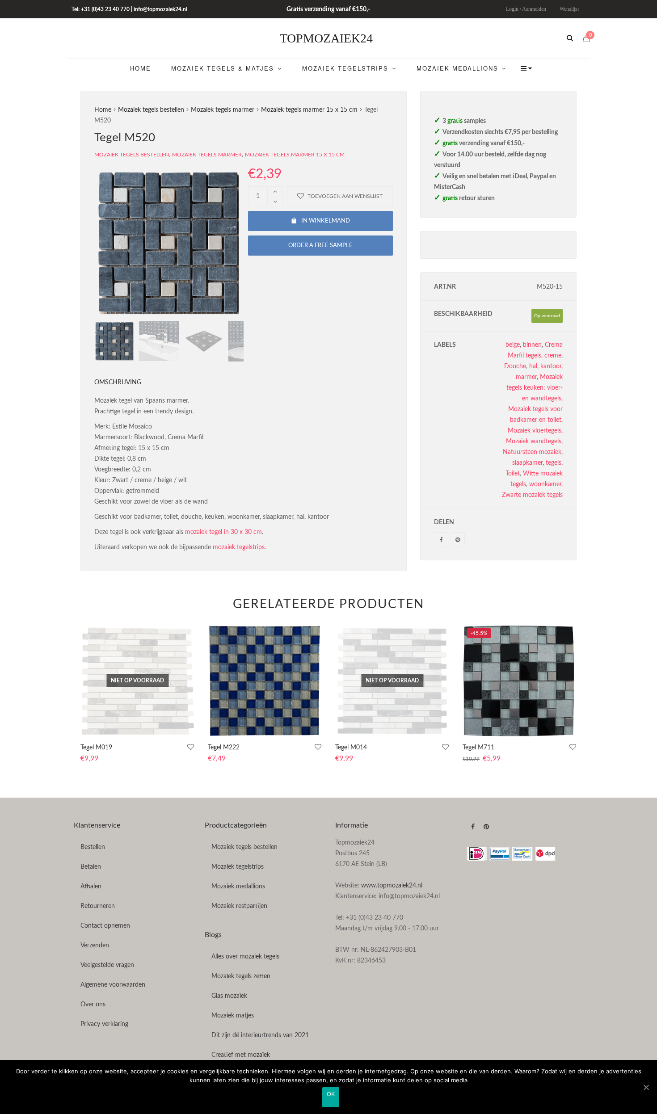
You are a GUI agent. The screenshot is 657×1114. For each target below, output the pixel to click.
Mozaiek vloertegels (534, 431)
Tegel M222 (224, 747)
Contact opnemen (105, 926)
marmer (526, 377)
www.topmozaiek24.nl (391, 886)
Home (102, 110)
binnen (532, 345)
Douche (515, 366)
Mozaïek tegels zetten (240, 976)
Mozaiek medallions (238, 886)
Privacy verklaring (104, 1024)
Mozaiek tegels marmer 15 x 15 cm (309, 110)
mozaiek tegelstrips (239, 547)
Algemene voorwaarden (112, 985)
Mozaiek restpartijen (239, 906)
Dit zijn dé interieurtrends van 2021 (260, 1035)
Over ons (92, 1004)
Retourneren (97, 906)
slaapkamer (527, 463)
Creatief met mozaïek (240, 1055)
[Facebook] (441, 539)
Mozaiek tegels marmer (222, 110)
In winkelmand (325, 221)
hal (533, 366)
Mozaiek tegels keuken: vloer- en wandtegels (534, 388)
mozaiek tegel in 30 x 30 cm (223, 532)
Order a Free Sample (320, 245)
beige (512, 345)
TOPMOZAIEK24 (326, 38)
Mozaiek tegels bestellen (151, 110)
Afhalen (90, 886)
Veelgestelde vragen (107, 965)
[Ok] (645, 1087)
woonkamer (545, 484)
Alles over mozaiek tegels (245, 957)
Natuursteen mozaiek (532, 452)
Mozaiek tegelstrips (237, 867)
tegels (553, 463)
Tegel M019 (96, 747)
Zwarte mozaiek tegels (532, 495)
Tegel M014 (351, 747)
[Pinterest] (458, 539)
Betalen (90, 867)
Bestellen (92, 847)
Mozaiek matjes (232, 1016)
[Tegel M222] (265, 681)
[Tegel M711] (520, 681)
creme (552, 356)
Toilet (512, 474)
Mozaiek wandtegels (533, 441)
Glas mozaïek (229, 996)
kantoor (550, 366)
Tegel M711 (478, 747)
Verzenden (94, 945)
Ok (331, 1093)
